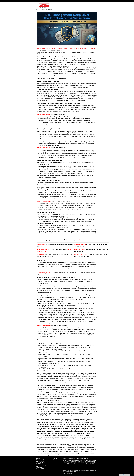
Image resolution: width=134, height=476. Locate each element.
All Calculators (55, 459)
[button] (67, 7)
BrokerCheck (86, 458)
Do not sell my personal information (71, 471)
